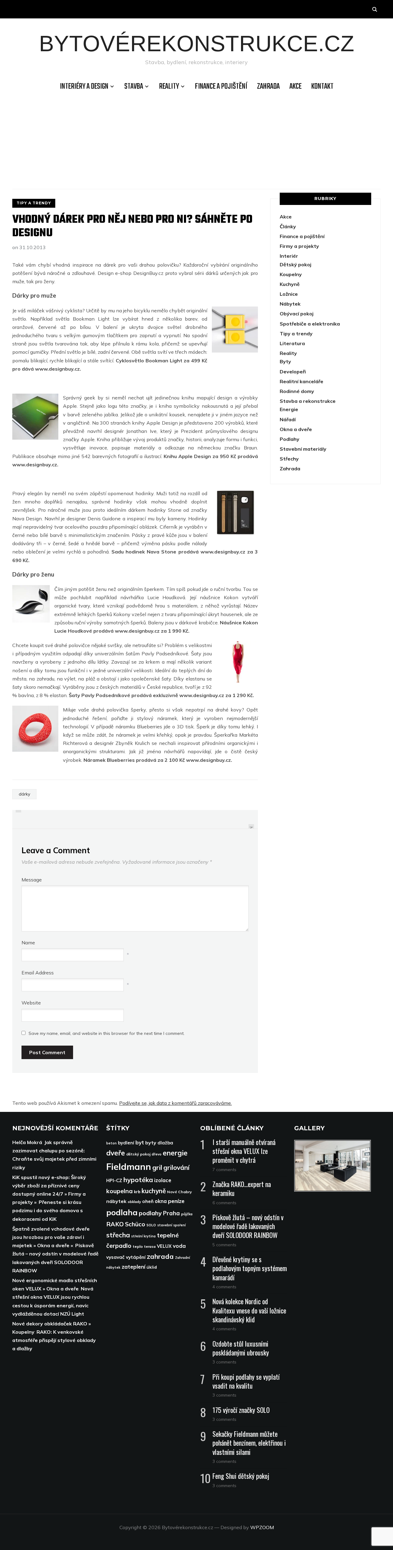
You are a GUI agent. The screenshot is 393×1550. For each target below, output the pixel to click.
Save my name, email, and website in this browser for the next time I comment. (107, 1033)
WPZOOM (262, 1527)
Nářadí (288, 419)
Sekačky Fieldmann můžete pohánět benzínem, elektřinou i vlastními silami (249, 1442)
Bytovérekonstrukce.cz (196, 43)
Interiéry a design (84, 86)
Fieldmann (128, 1166)
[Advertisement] (196, 140)
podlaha (122, 1212)
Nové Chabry (179, 1191)
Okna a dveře (296, 429)
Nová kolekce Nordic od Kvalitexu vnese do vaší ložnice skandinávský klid (249, 1310)
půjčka (187, 1214)
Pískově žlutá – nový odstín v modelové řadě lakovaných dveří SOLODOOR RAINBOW (247, 1226)
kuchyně (154, 1191)
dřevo (156, 1154)
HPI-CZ (114, 1180)
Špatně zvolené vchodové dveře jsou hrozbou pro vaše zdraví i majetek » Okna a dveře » (51, 1237)
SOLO (151, 1225)
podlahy (150, 1213)
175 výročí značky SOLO (241, 1410)
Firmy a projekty (299, 246)
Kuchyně (290, 284)
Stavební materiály (303, 449)
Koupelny (291, 274)
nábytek (116, 1201)
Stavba (133, 86)
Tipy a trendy (34, 203)
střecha (118, 1235)
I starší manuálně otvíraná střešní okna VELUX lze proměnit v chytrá (243, 1151)
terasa (150, 1246)
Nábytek (290, 304)
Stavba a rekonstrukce (308, 401)
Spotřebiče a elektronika (310, 324)
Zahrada (268, 86)
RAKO (115, 1224)
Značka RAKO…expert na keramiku (241, 1188)
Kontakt (322, 86)
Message (31, 880)
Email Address (37, 973)
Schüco (135, 1224)
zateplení (133, 1266)
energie (175, 1152)
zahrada (160, 1256)
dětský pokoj (138, 1154)
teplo (138, 1246)
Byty (285, 361)
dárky (24, 794)
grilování (176, 1167)
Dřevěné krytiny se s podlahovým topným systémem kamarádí (249, 1268)
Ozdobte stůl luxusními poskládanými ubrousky (240, 1348)
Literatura (292, 343)
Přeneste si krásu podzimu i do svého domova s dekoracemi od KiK (47, 1210)
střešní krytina (143, 1236)
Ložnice (289, 294)
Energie (289, 409)
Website (31, 1003)
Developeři (293, 371)
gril (157, 1167)
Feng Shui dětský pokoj (240, 1476)
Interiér (289, 256)
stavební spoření (171, 1225)
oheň (148, 1201)
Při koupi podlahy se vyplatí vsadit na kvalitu (246, 1381)
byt (139, 1142)
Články (288, 226)
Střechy (289, 459)
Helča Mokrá (27, 1142)
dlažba (165, 1143)
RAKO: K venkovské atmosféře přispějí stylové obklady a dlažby (54, 1340)
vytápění (136, 1257)
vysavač (115, 1257)
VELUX (164, 1246)
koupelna (119, 1191)
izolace (162, 1180)
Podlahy (289, 439)
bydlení (126, 1143)
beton (111, 1143)
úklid (151, 1267)
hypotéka (138, 1180)
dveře (115, 1152)
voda (179, 1246)
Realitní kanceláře (301, 381)
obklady (134, 1201)
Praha (171, 1213)
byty (150, 1142)
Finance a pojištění (221, 86)
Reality (169, 86)
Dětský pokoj (295, 264)
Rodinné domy (297, 391)
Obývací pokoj (296, 313)
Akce (296, 86)
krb (137, 1191)
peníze (176, 1200)
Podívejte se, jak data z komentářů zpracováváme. (175, 1103)
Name (28, 942)
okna (161, 1201)
